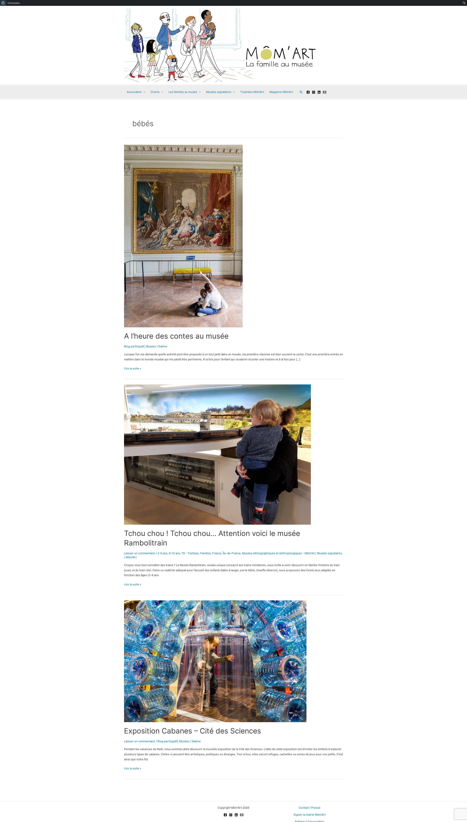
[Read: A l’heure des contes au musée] (183, 235)
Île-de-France (232, 553)
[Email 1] (324, 92)
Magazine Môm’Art (281, 92)
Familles (205, 553)
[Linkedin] (319, 92)
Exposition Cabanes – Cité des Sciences (192, 730)
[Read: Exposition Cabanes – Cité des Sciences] (215, 661)
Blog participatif (134, 346)
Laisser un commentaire (139, 553)
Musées (151, 346)
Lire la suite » (132, 369)
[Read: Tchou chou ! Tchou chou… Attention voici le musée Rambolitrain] (217, 454)
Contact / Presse (309, 807)
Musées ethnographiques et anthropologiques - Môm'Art (278, 553)
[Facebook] (308, 92)
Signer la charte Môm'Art (310, 814)
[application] (143, 92)
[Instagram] (313, 92)
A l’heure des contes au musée (176, 336)
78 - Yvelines (190, 553)
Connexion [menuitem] (14, 2)
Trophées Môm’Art (252, 92)
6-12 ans (174, 553)
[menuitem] (3, 3)
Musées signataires (329, 553)
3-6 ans (162, 553)
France (216, 553)
